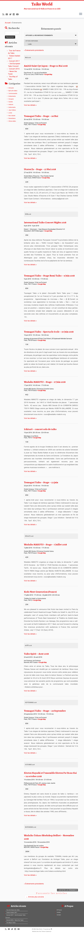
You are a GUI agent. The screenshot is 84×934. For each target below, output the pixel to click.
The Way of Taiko (11, 922)
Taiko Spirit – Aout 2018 (36, 653)
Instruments (12, 107)
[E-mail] (7, 14)
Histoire (11, 104)
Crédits (59, 912)
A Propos (59, 910)
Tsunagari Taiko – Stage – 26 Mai (41, 116)
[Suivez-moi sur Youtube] (18, 14)
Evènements (12, 96)
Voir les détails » (30, 105)
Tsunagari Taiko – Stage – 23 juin (41, 482)
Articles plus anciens (35, 897)
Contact (59, 915)
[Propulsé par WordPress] (51, 928)
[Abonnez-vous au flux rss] (4, 14)
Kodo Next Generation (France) (40, 591)
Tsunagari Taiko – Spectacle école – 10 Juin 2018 (49, 331)
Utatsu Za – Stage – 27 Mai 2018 (40, 169)
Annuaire (11, 88)
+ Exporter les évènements (67, 890)
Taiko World (42, 4)
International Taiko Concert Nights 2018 (45, 222)
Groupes (11, 99)
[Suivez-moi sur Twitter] (11, 14)
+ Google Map (47, 74)
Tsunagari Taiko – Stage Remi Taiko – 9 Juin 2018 (49, 275)
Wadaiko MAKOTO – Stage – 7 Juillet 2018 (45, 544)
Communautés (13, 93)
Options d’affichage (32, 41)
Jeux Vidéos (12, 110)
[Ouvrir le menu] (80, 14)
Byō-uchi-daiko (13, 90)
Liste (30, 44)
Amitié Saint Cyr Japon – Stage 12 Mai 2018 (46, 65)
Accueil (8, 23)
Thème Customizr (46, 931)
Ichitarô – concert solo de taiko (40, 429)
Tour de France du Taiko (13, 910)
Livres (10, 113)
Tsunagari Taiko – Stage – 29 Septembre (45, 710)
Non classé (12, 115)
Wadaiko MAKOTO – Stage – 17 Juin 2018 (45, 382)
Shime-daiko (12, 121)
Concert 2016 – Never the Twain (14, 71)
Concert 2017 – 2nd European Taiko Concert (14, 63)
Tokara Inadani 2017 (11, 912)
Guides (11, 102)
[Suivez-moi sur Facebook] (14, 14)
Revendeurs (12, 118)
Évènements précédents (34, 50)
